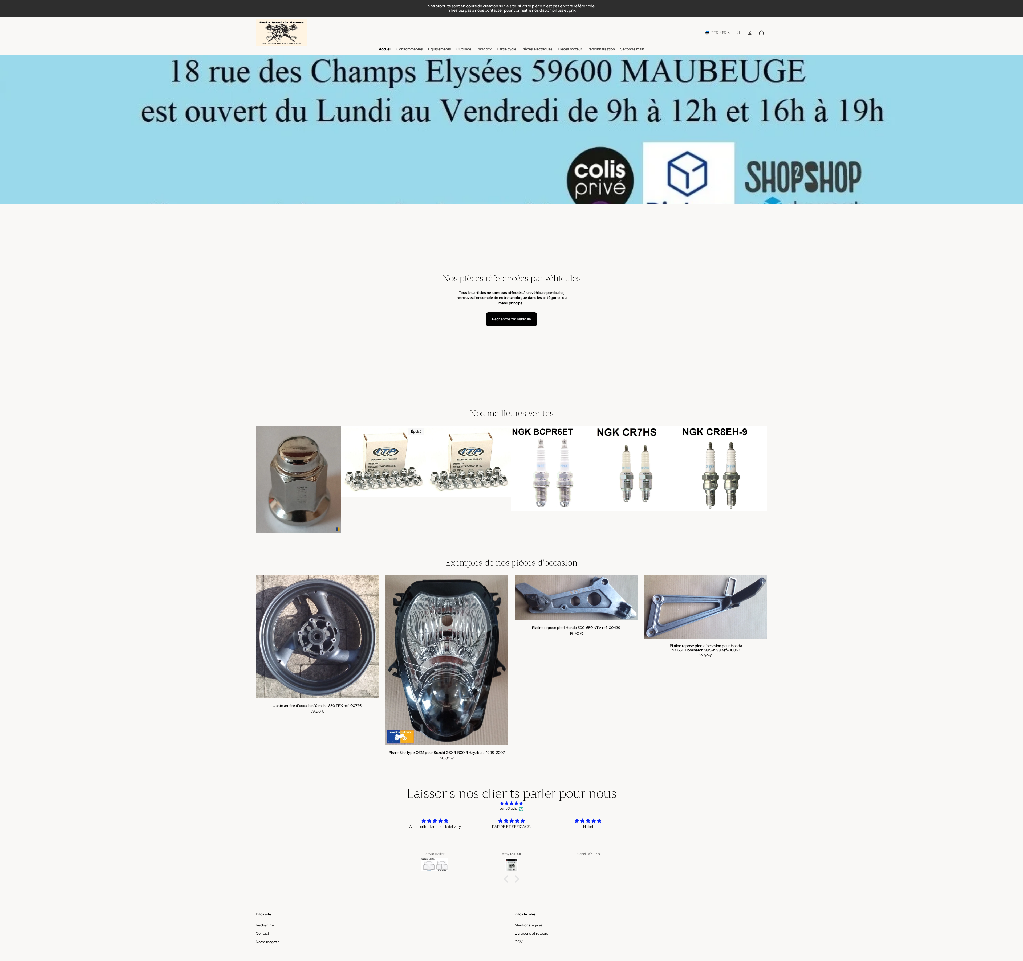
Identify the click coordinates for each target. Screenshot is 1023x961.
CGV (519, 941)
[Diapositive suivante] (418, 461)
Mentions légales (528, 925)
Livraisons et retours (531, 933)
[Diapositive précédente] (349, 461)
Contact (262, 933)
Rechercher (265, 925)
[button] (507, 879)
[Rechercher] (738, 33)
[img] (511, 803)
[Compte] (750, 33)
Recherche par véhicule (511, 319)
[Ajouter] (333, 524)
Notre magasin (268, 941)
